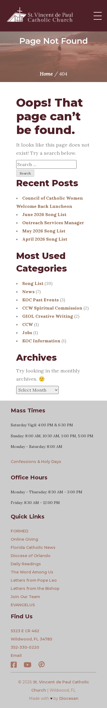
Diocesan (68, 698)
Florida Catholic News (33, 547)
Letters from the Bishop (35, 588)
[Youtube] (27, 665)
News (28, 291)
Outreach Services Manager (53, 222)
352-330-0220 (25, 647)
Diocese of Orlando (30, 555)
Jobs (27, 332)
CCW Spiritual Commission (52, 308)
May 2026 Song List (43, 231)
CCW (27, 324)
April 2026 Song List (44, 239)
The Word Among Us (32, 572)
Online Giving (24, 539)
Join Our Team (25, 596)
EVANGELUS (23, 604)
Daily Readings (26, 563)
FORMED (19, 531)
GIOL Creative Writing (47, 316)
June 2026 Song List (44, 214)
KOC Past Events (40, 299)
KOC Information (41, 340)
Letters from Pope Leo (34, 580)
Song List (32, 283)
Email (16, 655)
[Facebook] (14, 665)
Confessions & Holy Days (36, 461)
